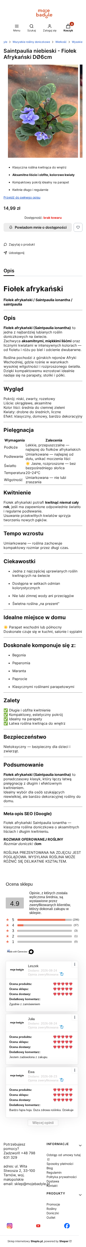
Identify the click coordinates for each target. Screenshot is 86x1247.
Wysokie (77, 41)
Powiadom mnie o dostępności (41, 227)
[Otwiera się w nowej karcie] (10, 1226)
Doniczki (53, 1213)
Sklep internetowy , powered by (38, 1241)
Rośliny (52, 1209)
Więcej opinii (43, 1123)
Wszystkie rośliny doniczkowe (31, 41)
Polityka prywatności (62, 1177)
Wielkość (61, 41)
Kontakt (52, 1185)
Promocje (53, 1204)
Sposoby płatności (60, 1164)
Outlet (51, 1217)
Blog (50, 1168)
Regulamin (54, 1172)
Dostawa (53, 1181)
